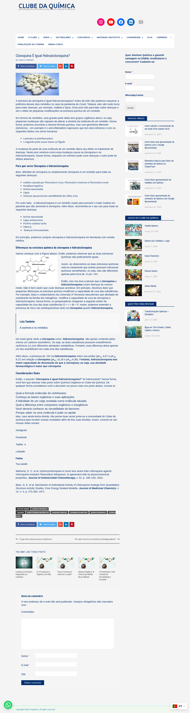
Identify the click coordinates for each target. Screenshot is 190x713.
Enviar (130, 107)
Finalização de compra (31, 44)
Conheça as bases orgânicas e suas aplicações (45, 397)
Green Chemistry (152, 256)
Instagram (21, 430)
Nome (25, 656)
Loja (149, 37)
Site (23, 674)
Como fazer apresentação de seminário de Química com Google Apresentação (159, 198)
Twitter (20, 444)
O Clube (32, 37)
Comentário (27, 613)
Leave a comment (26, 60)
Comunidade (134, 37)
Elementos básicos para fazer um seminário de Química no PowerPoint (159, 163)
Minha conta (55, 44)
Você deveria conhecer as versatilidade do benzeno (47, 408)
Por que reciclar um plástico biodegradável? (95, 539)
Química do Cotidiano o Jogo (157, 241)
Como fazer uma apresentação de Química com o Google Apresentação (159, 145)
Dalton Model (150, 286)
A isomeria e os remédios (34, 327)
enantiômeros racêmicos (38, 512)
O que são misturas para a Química (35, 539)
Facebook (21, 437)
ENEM (46, 37)
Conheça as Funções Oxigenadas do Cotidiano (24, 574)
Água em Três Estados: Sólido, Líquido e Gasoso (158, 329)
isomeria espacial (59, 512)
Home (21, 37)
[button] (8, 705)
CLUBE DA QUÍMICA (46, 5)
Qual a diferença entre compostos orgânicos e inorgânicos (52, 404)
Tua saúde (21, 464)
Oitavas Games (151, 271)
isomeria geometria (78, 512)
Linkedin (20, 451)
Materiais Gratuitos (108, 37)
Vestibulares (63, 37)
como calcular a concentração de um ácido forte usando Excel (159, 127)
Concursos (83, 37)
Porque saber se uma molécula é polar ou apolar (46, 412)
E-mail (25, 665)
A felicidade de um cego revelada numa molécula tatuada (51, 400)
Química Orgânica (71, 382)
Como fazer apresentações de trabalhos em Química (158, 181)
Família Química (151, 225)
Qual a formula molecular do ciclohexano (41, 393)
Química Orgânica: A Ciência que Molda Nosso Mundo (86, 574)
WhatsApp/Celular (134, 95)
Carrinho (161, 37)
